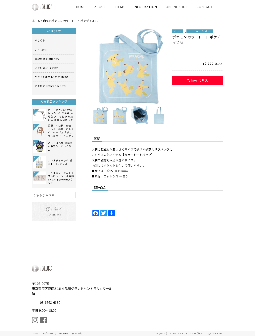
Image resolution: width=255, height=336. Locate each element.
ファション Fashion (200, 31)
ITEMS (120, 7)
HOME (81, 7)
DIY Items (41, 49)
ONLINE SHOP (177, 7)
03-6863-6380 (50, 302)
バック (178, 31)
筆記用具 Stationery (47, 58)
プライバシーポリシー (42, 333)
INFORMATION (145, 7)
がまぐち (40, 40)
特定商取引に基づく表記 (70, 333)
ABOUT (100, 7)
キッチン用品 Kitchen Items (51, 76)
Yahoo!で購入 (197, 80)
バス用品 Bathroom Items (51, 86)
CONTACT (205, 7)
